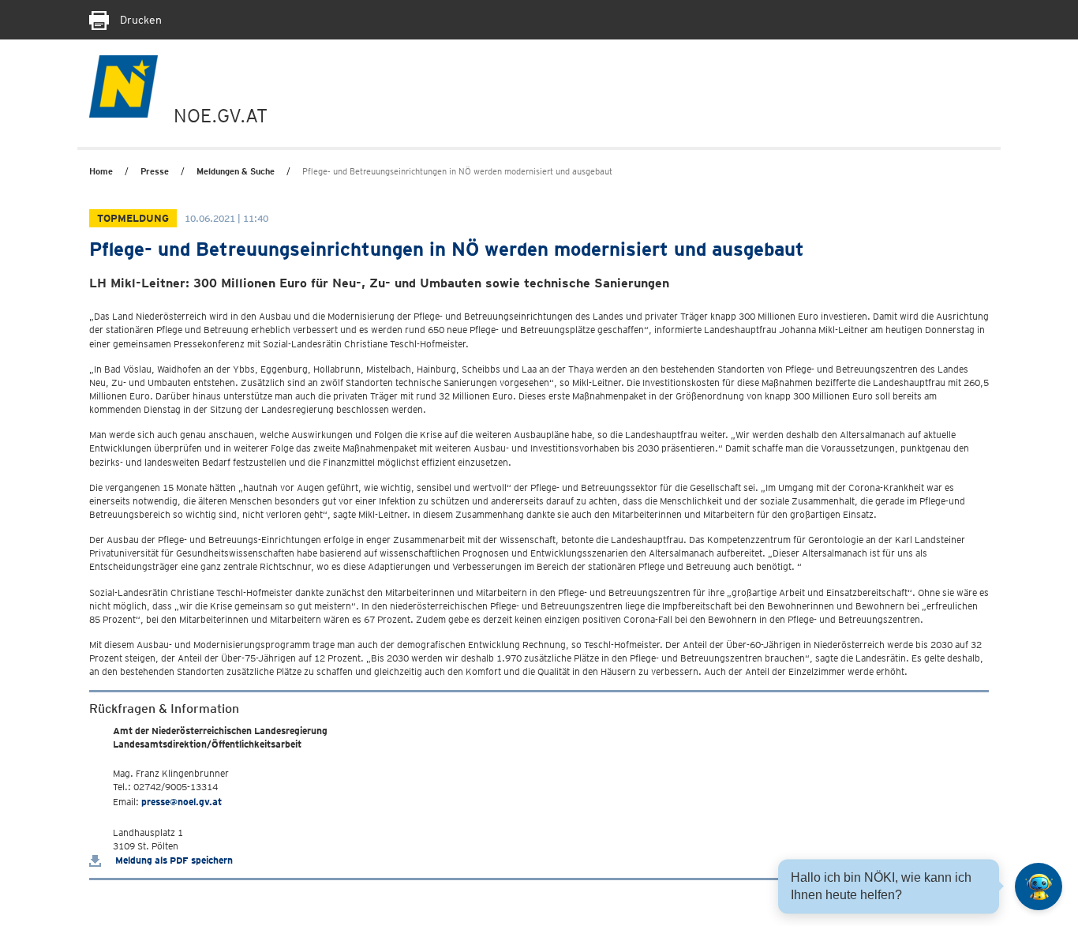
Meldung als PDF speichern (173, 860)
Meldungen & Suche (236, 171)
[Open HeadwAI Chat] (1038, 886)
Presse (154, 171)
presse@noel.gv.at (181, 802)
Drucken (139, 19)
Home (101, 171)
